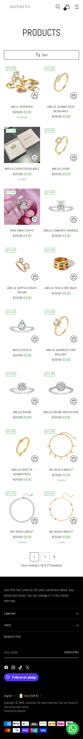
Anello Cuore (61, 169)
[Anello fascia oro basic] (61, 264)
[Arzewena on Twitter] (28, 668)
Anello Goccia (22, 350)
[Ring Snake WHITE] (22, 207)
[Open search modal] (57, 6)
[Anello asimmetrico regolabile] (61, 83)
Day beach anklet (61, 470)
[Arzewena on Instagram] (13, 668)
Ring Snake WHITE (22, 230)
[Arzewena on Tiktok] (20, 668)
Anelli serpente (22, 107)
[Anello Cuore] (61, 145)
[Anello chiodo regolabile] (22, 145)
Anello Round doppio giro (61, 412)
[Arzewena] (19, 6)
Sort (45, 55)
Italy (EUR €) (31, 696)
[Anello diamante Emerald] (61, 207)
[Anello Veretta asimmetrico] (22, 446)
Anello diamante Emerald (61, 230)
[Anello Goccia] (22, 326)
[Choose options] (34, 95)
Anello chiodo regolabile (22, 169)
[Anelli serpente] (22, 83)
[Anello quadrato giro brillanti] (61, 326)
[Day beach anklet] (61, 446)
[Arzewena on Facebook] (6, 668)
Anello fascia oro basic (61, 288)
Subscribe (71, 652)
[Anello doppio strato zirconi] (22, 264)
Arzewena (30, 703)
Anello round (22, 412)
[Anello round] (22, 388)
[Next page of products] (54, 556)
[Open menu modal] (76, 6)
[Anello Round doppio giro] (61, 388)
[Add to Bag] (73, 95)
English (8, 696)
